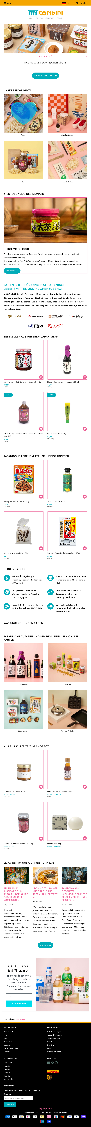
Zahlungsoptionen (53, 1038)
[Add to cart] (41, 377)
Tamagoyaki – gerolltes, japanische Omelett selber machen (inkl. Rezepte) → (74, 894)
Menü (8, 3)
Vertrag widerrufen (54, 1051)
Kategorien (7, 1069)
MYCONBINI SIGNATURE (45, 75)
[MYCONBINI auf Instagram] (56, 1063)
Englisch (42, 1108)
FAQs (49, 1048)
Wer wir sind (8, 1032)
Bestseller (7, 1073)
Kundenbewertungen (11, 1048)
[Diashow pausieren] (86, 56)
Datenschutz (8, 1042)
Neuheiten (7, 1076)
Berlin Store (8, 1063)
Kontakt (49, 1042)
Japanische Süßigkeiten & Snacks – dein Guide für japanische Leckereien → (16, 894)
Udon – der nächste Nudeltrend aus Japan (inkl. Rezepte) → (45, 893)
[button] (68, 3)
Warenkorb (83, 3)
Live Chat (50, 1045)
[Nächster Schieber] (57, 56)
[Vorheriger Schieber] (33, 56)
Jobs (5, 1035)
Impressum (7, 1045)
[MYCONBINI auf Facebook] (48, 1063)
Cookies (7, 1051)
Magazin (7, 1066)
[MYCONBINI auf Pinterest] (52, 1063)
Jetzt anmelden (19, 1004)
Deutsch (49, 1108)
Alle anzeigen (45, 945)
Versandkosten (20, 1019)
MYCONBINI (46, 1112)
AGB (5, 1038)
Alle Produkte (8, 1079)
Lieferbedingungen (54, 1032)
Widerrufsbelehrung (54, 1035)
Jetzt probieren (12, 270)
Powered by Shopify (59, 1112)
